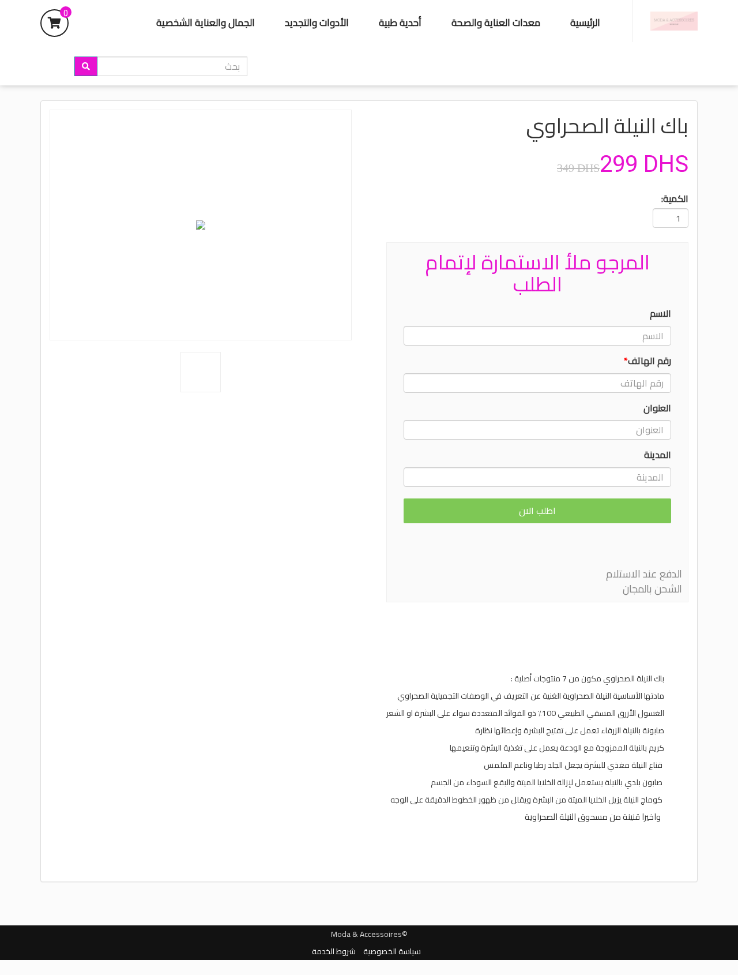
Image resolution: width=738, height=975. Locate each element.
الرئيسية (585, 22)
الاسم (660, 313)
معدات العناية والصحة (495, 22)
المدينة (657, 455)
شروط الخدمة (334, 951)
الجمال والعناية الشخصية (205, 22)
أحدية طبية (400, 22)
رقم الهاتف (647, 360)
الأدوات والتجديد (317, 22)
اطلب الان (537, 510)
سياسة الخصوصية (392, 951)
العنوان (657, 408)
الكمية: (674, 198)
